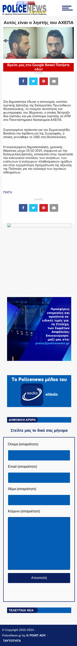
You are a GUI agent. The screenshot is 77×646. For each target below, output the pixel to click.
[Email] (54, 81)
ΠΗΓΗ (7, 192)
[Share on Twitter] (33, 81)
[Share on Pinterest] (43, 81)
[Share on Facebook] (23, 81)
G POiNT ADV (36, 635)
